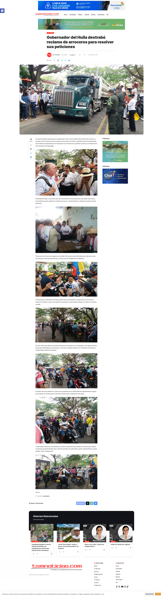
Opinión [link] (87, 541)
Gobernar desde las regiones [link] (120, 544)
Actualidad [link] (50, 32)
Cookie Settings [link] (149, 594)
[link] (2, 10)
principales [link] (46, 496)
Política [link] (61, 541)
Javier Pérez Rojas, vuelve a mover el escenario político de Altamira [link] (68, 546)
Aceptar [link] (158, 594)
